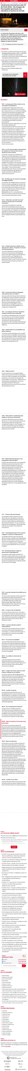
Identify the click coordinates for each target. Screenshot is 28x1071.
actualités (7, 1046)
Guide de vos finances (7, 1012)
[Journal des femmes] (7, 1061)
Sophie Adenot (5, 975)
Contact (25, 1051)
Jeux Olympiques (23, 3)
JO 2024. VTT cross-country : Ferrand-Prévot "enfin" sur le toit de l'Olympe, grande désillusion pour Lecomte (13, 884)
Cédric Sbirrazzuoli (6, 982)
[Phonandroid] (20, 1069)
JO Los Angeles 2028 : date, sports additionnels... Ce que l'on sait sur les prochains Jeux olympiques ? (14, 949)
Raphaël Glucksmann (7, 985)
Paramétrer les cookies (8, 1054)
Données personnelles (21, 1052)
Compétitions (14, 3)
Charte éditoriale (16, 1051)
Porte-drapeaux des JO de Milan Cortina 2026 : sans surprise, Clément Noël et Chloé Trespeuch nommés (14, 913)
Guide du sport (5, 1028)
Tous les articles (5, 1052)
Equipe (11, 1051)
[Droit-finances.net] (20, 1064)
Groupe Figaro (9, 1055)
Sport (4, 3)
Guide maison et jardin (7, 1022)
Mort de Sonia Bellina (7, 979)
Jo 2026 (4, 847)
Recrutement (14, 1052)
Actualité (5, 959)
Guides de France (6, 1014)
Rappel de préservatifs (7, 977)
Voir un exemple (22, 959)
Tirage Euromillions (6, 987)
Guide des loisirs (6, 1021)
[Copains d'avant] (7, 1067)
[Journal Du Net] (7, 1064)
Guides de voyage (6, 1033)
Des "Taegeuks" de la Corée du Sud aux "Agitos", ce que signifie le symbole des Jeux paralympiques (14, 878)
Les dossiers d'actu (7, 963)
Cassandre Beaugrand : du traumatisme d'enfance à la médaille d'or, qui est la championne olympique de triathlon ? (12, 908)
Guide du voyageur (6, 1034)
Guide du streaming (6, 1029)
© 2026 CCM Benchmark (17, 1055)
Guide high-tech (6, 1016)
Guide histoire (5, 1017)
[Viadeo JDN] (20, 1067)
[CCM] (20, 1061)
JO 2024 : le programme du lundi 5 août (12, 940)
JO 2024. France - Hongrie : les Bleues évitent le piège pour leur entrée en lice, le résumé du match (14, 889)
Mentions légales (21, 1054)
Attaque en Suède (6, 984)
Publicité (21, 1051)
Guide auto (4, 1010)
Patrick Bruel (5, 980)
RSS (10, 1052)
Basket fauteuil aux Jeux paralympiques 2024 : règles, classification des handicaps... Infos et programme (14, 869)
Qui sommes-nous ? (5, 1051)
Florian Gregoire (4, 29)
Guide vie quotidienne (7, 1031)
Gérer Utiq (15, 1054)
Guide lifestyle (5, 1019)
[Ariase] (7, 1069)
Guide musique (5, 1026)
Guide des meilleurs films (8, 1024)
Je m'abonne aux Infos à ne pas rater (14, 44)
